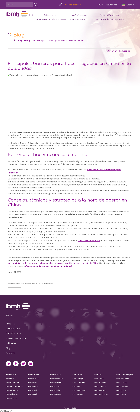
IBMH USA (76, 386)
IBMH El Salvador (56, 378)
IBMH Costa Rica (12, 390)
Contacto (10, 353)
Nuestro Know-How (16, 338)
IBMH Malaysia (55, 394)
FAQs (100, 4)
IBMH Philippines (78, 382)
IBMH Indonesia (12, 394)
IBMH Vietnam (11, 398)
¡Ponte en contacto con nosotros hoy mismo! (48, 266)
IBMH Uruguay (121, 382)
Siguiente (124, 50)
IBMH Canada (55, 386)
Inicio (31, 15)
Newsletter (111, 4)
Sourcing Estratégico (79, 19)
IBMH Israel (32, 394)
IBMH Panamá (33, 374)
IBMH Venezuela (122, 378)
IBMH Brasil (32, 390)
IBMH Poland (99, 378)
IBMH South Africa (101, 394)
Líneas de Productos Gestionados (110, 19)
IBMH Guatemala (12, 382)
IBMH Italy (98, 374)
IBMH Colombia (100, 386)
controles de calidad (89, 240)
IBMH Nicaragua (56, 374)
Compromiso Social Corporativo (51, 19)
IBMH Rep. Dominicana (14, 386)
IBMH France (33, 386)
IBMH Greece (121, 390)
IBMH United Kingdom (124, 374)
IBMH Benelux (55, 390)
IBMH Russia (32, 382)
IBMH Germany (56, 382)
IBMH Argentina (100, 382)
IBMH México (11, 374)
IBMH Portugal (77, 378)
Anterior (112, 50)
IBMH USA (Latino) (79, 390)
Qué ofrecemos (13, 333)
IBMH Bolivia (77, 374)
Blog (20, 40)
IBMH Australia (100, 390)
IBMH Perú (10, 378)
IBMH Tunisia (121, 394)
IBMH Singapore (78, 394)
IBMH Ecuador (33, 378)
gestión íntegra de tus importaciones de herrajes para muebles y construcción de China (53, 263)
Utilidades (11, 343)
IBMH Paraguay (122, 386)
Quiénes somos (14, 328)
